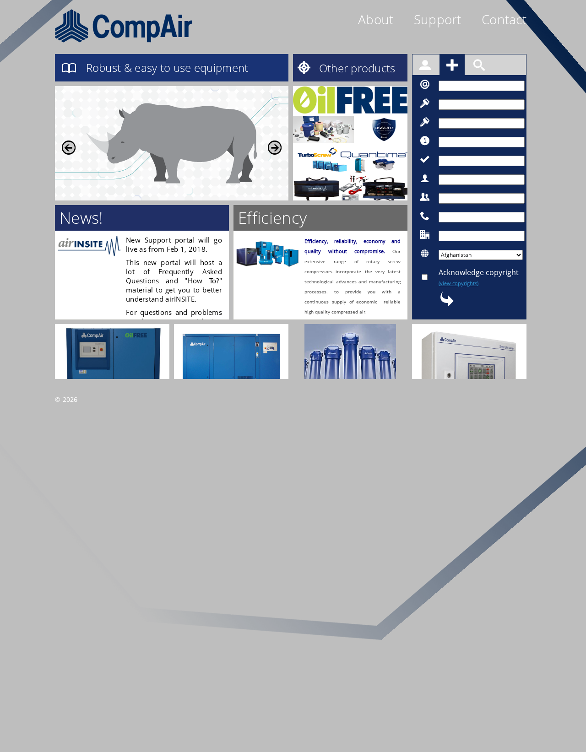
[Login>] (426, 66)
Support (437, 19)
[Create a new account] (453, 66)
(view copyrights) (458, 283)
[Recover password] (479, 66)
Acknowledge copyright (479, 277)
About (375, 19)
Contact (504, 19)
